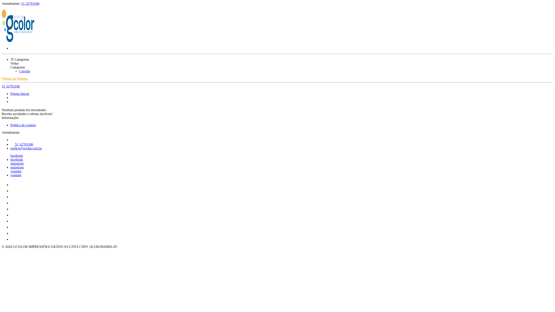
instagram (17, 163)
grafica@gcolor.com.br (26, 148)
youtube (15, 171)
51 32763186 (30, 3)
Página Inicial (19, 94)
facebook (16, 156)
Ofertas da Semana (15, 78)
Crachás (24, 71)
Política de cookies (23, 125)
